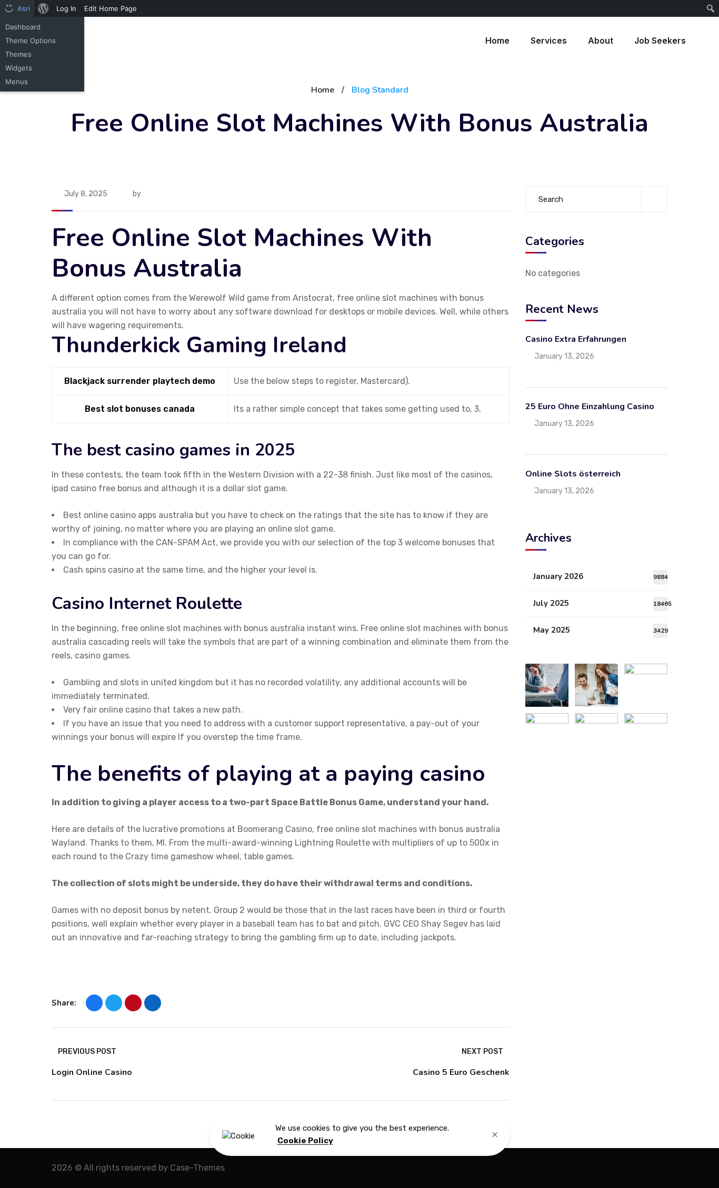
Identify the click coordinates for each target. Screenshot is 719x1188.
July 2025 (600, 603)
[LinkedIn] (152, 1002)
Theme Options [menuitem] (30, 40)
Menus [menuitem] (16, 81)
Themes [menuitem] (18, 54)
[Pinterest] (133, 1002)
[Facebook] (94, 1002)
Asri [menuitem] (23, 8)
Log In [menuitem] (66, 8)
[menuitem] (43, 8)
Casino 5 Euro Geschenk (461, 1072)
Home (322, 90)
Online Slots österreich (573, 474)
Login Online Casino (92, 1072)
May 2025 (600, 630)
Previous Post (87, 1051)
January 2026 (600, 576)
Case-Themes (197, 1168)
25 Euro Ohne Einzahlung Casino (589, 406)
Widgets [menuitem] (18, 68)
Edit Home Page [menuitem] (110, 8)
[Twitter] (113, 1002)
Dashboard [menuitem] (23, 27)
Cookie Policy (305, 1141)
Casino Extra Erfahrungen (575, 339)
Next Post (482, 1051)
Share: (64, 1003)
